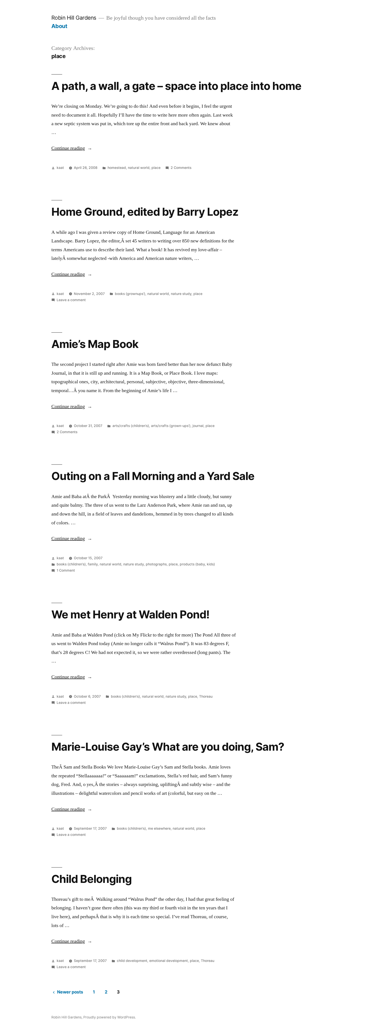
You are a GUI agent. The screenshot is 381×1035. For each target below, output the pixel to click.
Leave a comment (71, 300)
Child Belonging (91, 879)
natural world (138, 168)
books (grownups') (130, 294)
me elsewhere (159, 828)
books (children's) (71, 564)
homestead (117, 168)
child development (132, 961)
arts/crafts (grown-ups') (170, 426)
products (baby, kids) (197, 564)
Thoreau (206, 696)
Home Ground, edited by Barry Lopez (144, 211)
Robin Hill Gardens (73, 17)
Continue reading (71, 148)
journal (198, 426)
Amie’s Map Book (94, 344)
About (59, 26)
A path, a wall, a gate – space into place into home (176, 86)
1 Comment (66, 570)
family (93, 564)
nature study (181, 294)
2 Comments (181, 168)
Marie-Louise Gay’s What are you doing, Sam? (167, 746)
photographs (156, 564)
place (156, 168)
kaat (60, 168)
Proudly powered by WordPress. (109, 1017)
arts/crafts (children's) (130, 426)
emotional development (168, 961)
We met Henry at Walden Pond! (130, 614)
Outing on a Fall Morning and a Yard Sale (152, 476)
